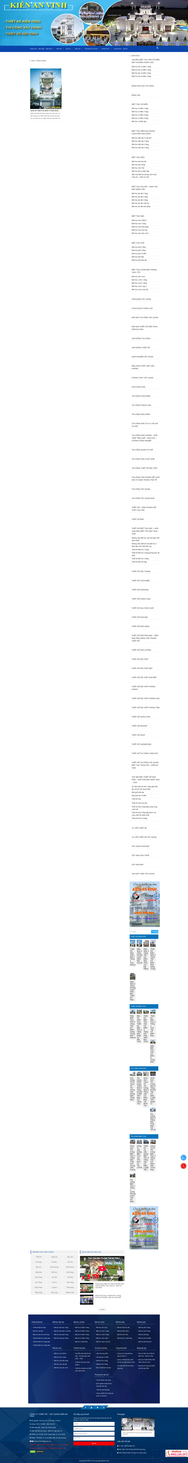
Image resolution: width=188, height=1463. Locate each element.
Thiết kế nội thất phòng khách (143, 688)
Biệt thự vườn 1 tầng (139, 280)
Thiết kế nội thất (140, 659)
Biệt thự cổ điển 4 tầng (140, 118)
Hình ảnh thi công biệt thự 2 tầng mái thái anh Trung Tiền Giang (132, 1158)
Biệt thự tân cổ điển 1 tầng (141, 67)
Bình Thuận (38, 1287)
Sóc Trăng (38, 1282)
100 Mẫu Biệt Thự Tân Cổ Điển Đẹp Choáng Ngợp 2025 (146, 61)
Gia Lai (54, 1282)
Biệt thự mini (138, 216)
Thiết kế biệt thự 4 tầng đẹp (41, 1345)
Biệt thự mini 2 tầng (139, 224)
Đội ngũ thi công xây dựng (145, 317)
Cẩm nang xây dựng (141, 299)
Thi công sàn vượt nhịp (143, 459)
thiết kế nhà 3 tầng (102, 1364)
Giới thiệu (41, 49)
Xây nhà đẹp (138, 865)
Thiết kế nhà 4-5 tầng (139, 818)
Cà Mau (54, 1262)
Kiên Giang (70, 1272)
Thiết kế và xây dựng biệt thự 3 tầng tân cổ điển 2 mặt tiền (146, 1158)
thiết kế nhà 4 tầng (102, 1360)
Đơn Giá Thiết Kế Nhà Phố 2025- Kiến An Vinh (146, 1361)
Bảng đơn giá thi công (143, 86)
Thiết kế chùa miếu (141, 581)
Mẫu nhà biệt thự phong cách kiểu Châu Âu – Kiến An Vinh (144, 176)
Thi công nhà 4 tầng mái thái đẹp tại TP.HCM (153, 1122)
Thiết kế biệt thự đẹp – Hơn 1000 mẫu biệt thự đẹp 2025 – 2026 (145, 531)
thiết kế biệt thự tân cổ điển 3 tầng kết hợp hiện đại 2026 (146, 1029)
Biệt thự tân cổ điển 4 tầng (141, 76)
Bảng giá (77, 49)
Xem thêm (102, 1309)
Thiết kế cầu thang (141, 571)
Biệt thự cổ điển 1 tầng (140, 108)
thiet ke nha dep (59, 1448)
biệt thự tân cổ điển (46, 1448)
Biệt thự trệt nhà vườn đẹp (41, 1334)
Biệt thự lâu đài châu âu (140, 203)
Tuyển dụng (117, 49)
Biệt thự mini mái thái (139, 230)
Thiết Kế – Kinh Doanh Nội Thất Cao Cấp (144, 508)
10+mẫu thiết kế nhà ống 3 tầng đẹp (125, 1367)
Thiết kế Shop (138, 735)
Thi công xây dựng (141, 489)
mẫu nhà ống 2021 (102, 1353)
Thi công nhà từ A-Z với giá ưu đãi (145, 425)
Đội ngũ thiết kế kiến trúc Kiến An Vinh (145, 328)
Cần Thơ (70, 1262)
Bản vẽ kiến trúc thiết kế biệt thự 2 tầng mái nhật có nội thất (139, 1029)
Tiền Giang (70, 1287)
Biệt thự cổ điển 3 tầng (140, 115)
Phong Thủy (105, 49)
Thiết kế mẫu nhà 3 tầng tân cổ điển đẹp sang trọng (152, 959)
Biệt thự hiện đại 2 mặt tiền (141, 138)
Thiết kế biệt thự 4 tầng (140, 559)
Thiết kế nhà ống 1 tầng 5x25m (82, 1363)
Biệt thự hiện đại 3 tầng (140, 144)
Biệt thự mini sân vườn (140, 233)
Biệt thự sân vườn (138, 276)
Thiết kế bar (138, 519)
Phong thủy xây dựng (142, 378)
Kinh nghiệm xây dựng (142, 357)
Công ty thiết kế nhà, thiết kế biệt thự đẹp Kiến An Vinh (126, 1361)
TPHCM (38, 1257)
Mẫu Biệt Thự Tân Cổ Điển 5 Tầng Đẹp (152, 1054)
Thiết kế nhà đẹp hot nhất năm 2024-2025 (83, 1369)
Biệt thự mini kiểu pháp (140, 227)
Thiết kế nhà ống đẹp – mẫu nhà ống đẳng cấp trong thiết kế (145, 638)
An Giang (39, 1262)
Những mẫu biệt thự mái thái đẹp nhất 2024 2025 (145, 539)
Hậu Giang (38, 1277)
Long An (54, 1287)
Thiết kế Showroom (141, 744)
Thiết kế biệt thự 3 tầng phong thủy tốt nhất (146, 554)
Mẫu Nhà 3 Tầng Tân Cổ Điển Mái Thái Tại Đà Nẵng (146, 959)
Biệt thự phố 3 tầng (139, 250)
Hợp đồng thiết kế (141, 348)
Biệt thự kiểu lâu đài (139, 161)
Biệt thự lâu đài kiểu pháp (141, 206)
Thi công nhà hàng (141, 414)
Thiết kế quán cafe (141, 717)
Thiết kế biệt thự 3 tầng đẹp (41, 1341)
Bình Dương (54, 1267)
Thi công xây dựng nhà (143, 498)
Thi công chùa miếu (141, 396)
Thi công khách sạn (141, 405)
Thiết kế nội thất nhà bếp (144, 677)
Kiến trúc (49, 49)
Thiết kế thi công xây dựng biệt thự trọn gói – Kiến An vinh (145, 765)
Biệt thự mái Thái (138, 168)
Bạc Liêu (70, 1257)
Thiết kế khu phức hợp (143, 608)
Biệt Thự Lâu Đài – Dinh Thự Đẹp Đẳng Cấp (145, 188)
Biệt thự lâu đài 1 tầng (140, 193)
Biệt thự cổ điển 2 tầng (140, 112)
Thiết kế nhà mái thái (139, 803)
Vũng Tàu (54, 1257)
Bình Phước (70, 1267)
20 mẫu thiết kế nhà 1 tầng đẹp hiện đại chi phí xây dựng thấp (145, 788)
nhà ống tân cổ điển (102, 1357)
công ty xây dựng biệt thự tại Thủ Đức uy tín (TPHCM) (139, 1157)
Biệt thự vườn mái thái (140, 290)
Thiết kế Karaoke (140, 590)
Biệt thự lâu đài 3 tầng (140, 200)
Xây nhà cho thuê (140, 855)
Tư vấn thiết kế (139, 828)
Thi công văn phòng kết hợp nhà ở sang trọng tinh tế (146, 478)
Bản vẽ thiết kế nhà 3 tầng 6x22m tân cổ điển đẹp (46, 111)
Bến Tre (38, 1267)
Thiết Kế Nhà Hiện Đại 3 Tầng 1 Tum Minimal (133, 957)
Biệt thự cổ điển (140, 104)
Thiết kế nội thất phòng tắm (146, 708)
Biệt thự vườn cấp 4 (139, 286)
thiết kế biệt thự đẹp (45, 1444)
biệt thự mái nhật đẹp (59, 1444)
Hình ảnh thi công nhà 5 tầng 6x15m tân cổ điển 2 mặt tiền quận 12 (153, 1091)
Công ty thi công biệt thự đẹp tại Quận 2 (124, 1355)
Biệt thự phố (138, 243)
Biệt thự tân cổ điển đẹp (140, 171)
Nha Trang (70, 1282)
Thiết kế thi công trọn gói (145, 753)
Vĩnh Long (54, 1292)
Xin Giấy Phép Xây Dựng (143, 874)
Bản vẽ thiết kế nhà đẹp (103, 1367)
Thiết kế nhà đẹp (140, 617)
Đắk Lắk (54, 1272)
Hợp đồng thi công (141, 338)
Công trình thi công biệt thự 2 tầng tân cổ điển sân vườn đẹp (152, 1158)
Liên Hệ (125, 49)
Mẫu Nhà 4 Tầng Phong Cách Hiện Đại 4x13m (139, 956)
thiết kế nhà (34, 1444)
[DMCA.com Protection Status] (37, 1451)
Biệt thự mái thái (38, 1331)
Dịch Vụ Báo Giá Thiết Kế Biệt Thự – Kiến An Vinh (146, 1355)
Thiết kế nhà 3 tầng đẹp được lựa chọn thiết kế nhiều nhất (144, 814)
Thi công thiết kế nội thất (144, 468)
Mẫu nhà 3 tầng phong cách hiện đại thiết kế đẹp (133, 991)
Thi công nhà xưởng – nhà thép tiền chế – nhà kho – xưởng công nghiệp (144, 438)
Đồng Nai (39, 1272)
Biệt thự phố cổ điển (139, 254)
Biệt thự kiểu (138, 157)
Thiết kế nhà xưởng (141, 650)
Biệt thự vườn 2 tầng (139, 283)
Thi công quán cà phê (142, 450)
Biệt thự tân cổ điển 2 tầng (141, 70)
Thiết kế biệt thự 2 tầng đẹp (41, 1338)
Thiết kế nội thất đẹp (142, 668)
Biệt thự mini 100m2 (139, 220)
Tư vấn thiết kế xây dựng (144, 837)
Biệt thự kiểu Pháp (138, 165)
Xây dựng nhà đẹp (140, 846)
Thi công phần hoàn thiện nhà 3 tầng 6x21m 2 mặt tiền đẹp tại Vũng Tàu (139, 1091)
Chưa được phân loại (142, 308)
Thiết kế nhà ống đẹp (102, 1390)
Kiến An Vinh (70, 1292)
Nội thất (59, 49)
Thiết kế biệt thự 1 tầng (140, 550)
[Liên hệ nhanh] (176, 1453)
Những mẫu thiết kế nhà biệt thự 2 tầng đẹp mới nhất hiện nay (144, 545)
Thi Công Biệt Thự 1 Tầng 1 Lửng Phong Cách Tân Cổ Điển (133, 1191)
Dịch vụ (68, 49)
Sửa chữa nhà (138, 387)
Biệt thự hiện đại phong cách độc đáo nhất (143, 132)
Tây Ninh (70, 1277)
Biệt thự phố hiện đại (139, 260)
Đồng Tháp (38, 1292)
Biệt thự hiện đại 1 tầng (61, 1327)
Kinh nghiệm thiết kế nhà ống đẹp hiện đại (104, 1385)
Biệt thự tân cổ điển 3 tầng (141, 73)
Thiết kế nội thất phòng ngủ (146, 698)
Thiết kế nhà (136, 799)
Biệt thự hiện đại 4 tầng (140, 148)
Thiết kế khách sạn (141, 599)
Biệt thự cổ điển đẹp (139, 121)
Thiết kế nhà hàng (140, 626)
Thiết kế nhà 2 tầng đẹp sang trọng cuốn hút (144, 808)
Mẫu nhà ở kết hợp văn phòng (143, 367)
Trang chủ (33, 49)
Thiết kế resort (139, 726)
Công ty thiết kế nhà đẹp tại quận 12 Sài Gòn (104, 1394)
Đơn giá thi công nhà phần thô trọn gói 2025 (146, 1367)
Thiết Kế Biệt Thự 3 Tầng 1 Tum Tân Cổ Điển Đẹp (152, 1026)
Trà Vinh (54, 1277)
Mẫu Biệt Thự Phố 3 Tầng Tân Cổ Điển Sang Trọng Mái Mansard (133, 1027)
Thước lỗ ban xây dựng (103, 1380)
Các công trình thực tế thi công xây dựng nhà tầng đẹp (132, 1089)
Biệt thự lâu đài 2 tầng (140, 197)
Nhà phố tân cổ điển (139, 796)
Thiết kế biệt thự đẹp (139, 562)
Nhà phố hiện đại (138, 792)
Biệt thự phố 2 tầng (139, 247)
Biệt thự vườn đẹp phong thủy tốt (144, 271)
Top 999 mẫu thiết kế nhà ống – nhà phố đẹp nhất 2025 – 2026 (146, 779)
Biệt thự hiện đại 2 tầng (140, 141)
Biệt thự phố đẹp (138, 257)
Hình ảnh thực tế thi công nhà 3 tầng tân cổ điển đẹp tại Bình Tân (146, 1092)
